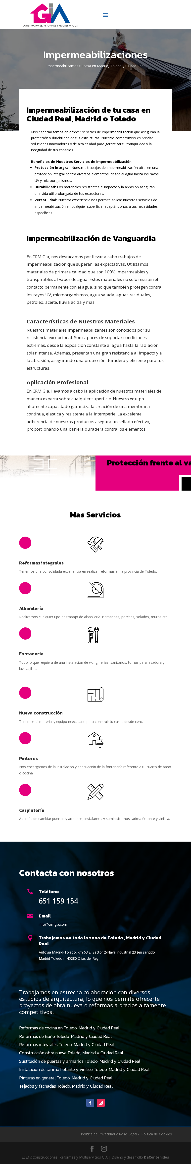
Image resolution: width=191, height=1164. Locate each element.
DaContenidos (156, 1157)
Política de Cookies (156, 1134)
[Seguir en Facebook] (90, 1103)
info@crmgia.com (53, 924)
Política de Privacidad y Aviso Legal (109, 1134)
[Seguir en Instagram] (101, 1103)
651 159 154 (58, 901)
